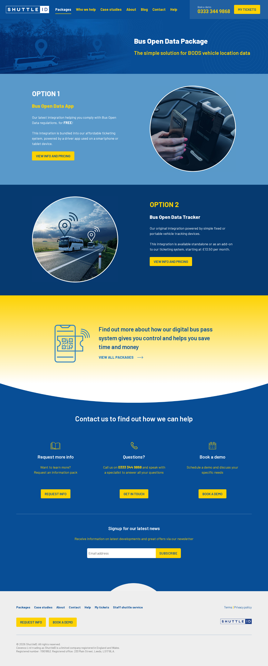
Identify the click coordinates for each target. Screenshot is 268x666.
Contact (159, 9)
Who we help (86, 9)
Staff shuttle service (128, 607)
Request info (56, 494)
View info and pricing (53, 156)
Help (173, 9)
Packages (63, 9)
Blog (144, 9)
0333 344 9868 (130, 467)
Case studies (111, 9)
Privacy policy (243, 607)
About (131, 9)
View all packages (116, 357)
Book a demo (212, 494)
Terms (228, 607)
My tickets (247, 9)
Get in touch (134, 494)
